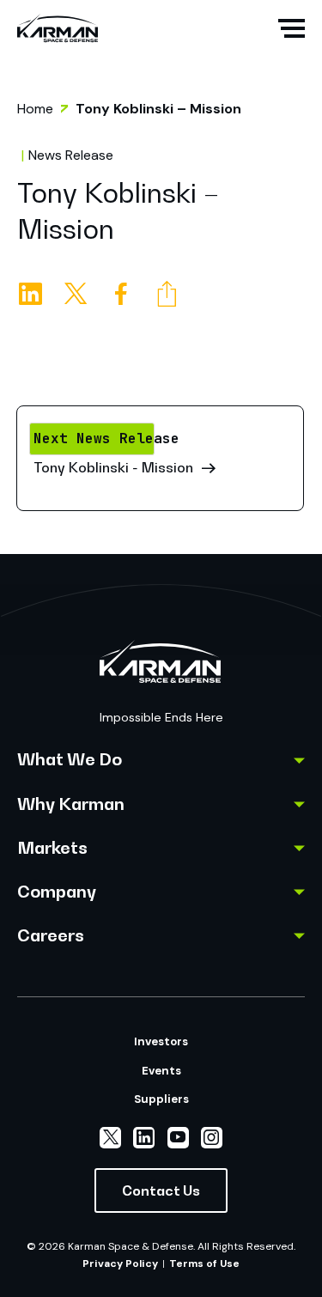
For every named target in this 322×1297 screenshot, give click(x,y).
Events (161, 1070)
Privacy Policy (120, 1263)
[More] (176, 294)
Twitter (110, 1137)
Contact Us (161, 1190)
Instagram (211, 1137)
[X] (85, 294)
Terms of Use (204, 1263)
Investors (161, 1041)
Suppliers (161, 1099)
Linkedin (144, 1137)
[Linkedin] (40, 294)
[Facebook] (131, 294)
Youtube (178, 1137)
